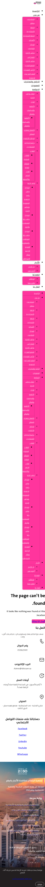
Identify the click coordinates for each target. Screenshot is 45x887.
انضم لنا (36, 274)
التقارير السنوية (26, 157)
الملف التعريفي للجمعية (29, 76)
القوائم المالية (26, 166)
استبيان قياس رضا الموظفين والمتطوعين (25, 237)
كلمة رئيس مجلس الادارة (30, 59)
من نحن (36, 15)
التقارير (32, 151)
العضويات (35, 85)
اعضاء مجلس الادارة (30, 96)
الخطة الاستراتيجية (31, 29)
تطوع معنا (31, 283)
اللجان (33, 102)
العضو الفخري (30, 65)
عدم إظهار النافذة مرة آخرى (22, 878)
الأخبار (37, 262)
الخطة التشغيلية (29, 36)
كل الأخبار (31, 267)
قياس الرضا (31, 183)
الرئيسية (36, 11)
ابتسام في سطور (31, 21)
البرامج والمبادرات (32, 81)
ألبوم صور (31, 271)
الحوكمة (36, 89)
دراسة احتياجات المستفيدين (29, 145)
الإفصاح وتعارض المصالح (29, 132)
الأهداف (32, 40)
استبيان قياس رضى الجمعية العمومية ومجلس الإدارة (26, 199)
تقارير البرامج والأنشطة (26, 175)
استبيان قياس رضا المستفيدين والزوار (26, 221)
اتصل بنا (36, 286)
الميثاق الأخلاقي (29, 138)
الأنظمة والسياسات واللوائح (31, 110)
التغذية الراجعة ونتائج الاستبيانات (26, 253)
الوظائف (32, 279)
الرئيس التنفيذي (29, 70)
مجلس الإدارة (30, 53)
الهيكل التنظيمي (31, 46)
